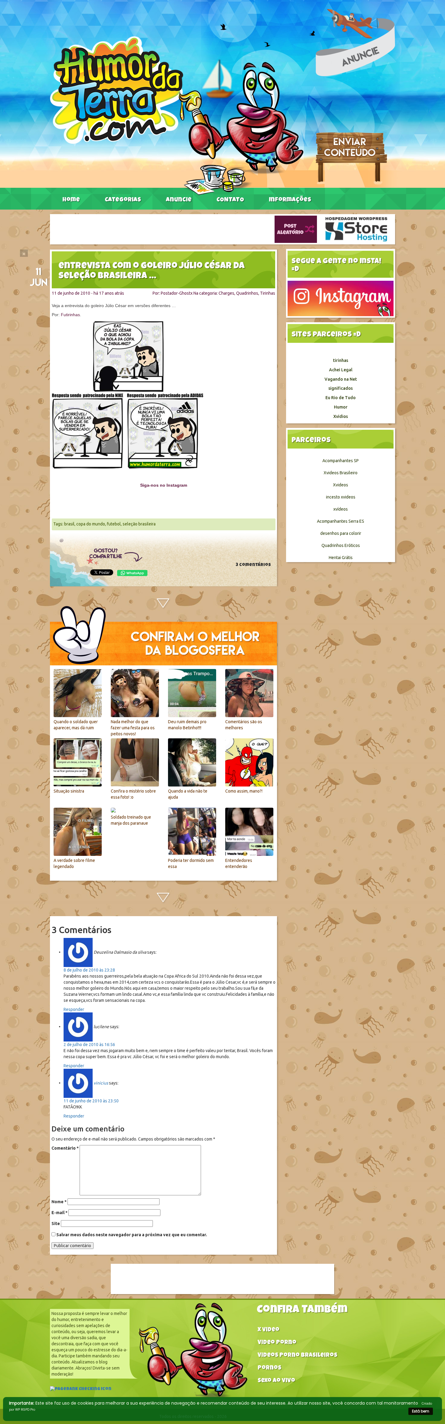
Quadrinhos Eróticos (340, 545)
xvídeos (340, 509)
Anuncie (179, 200)
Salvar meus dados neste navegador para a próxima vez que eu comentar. (131, 1234)
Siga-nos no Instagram (163, 485)
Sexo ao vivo (276, 1381)
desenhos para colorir (340, 533)
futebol (114, 524)
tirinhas (340, 360)
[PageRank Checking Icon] (80, 1390)
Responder (74, 1009)
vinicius (101, 1082)
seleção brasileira (139, 524)
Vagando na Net (341, 379)
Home (71, 200)
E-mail (59, 1212)
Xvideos (340, 484)
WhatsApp (132, 573)
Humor (341, 407)
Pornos (269, 1368)
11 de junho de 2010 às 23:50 (91, 1100)
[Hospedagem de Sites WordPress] (356, 229)
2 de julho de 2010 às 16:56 (89, 1044)
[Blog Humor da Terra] (176, 115)
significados (340, 388)
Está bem (420, 1411)
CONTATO (230, 200)
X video (268, 1330)
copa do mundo (90, 524)
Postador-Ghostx (177, 293)
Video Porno (277, 1343)
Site (55, 1223)
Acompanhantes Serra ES (340, 521)
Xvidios (340, 416)
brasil (69, 524)
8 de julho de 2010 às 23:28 (89, 970)
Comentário (65, 1148)
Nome (59, 1201)
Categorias (123, 200)
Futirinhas (70, 314)
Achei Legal (340, 369)
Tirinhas (267, 293)
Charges (226, 293)
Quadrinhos (247, 293)
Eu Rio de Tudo (340, 397)
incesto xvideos (340, 497)
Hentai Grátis (341, 557)
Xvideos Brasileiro (341, 472)
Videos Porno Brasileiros (297, 1356)
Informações (290, 200)
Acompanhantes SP (340, 460)
